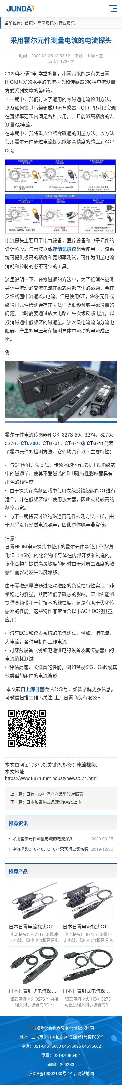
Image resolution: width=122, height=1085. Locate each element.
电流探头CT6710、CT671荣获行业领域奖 (62, 849)
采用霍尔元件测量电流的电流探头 (62, 838)
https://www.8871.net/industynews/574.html (51, 778)
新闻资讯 (46, 23)
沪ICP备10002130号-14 (51, 1073)
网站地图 (86, 1073)
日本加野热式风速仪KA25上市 (53, 802)
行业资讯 (67, 23)
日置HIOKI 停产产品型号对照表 (54, 794)
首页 (29, 23)
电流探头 (86, 764)
